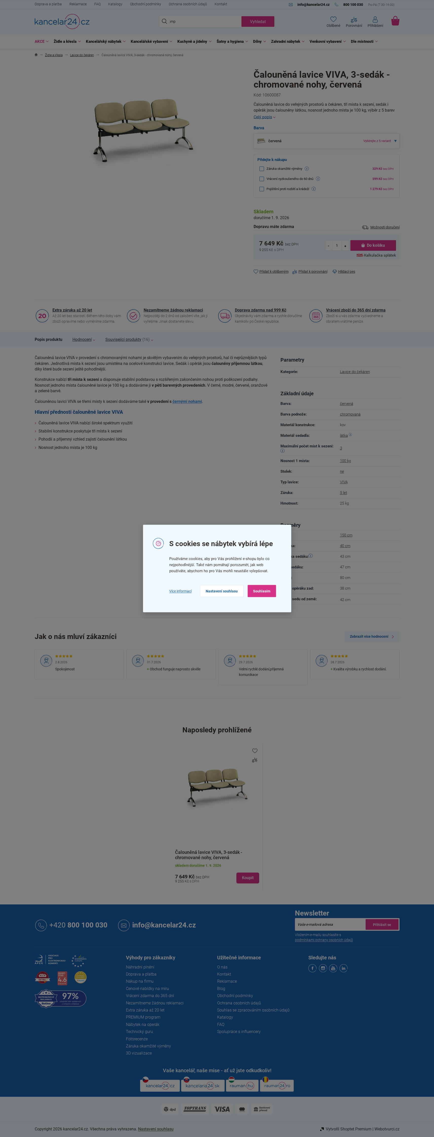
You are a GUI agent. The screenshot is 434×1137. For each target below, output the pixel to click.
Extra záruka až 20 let (72, 310)
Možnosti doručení (385, 227)
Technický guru (139, 1031)
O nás (222, 967)
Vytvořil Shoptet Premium (348, 1129)
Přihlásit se (382, 924)
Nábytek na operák (142, 1024)
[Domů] (36, 55)
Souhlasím (261, 591)
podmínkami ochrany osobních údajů (324, 940)
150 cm (346, 535)
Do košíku (376, 245)
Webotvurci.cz (387, 1129)
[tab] (48, 339)
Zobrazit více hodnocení (369, 636)
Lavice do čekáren (355, 371)
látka (344, 435)
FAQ (97, 4)
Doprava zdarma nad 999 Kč (260, 310)
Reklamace (78, 4)
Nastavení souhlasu (222, 591)
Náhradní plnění (140, 967)
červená (346, 403)
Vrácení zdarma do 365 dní (150, 995)
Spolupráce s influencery (239, 1031)
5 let (343, 492)
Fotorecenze (137, 1039)
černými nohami (187, 401)
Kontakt (221, 4)
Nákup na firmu (140, 981)
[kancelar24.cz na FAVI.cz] (42, 980)
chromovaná (350, 414)
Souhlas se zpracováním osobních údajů (253, 1010)
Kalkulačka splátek (380, 255)
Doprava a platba (48, 4)
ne (342, 471)
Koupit (248, 877)
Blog (221, 988)
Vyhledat (258, 21)
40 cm (345, 546)
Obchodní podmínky (145, 4)
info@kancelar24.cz (164, 925)
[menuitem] (40, 42)
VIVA (344, 482)
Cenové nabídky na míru (147, 988)
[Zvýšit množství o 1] (345, 245)
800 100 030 (78, 925)
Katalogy (115, 4)
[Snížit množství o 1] (328, 245)
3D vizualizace (139, 1053)
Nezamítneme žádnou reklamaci (173, 310)
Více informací (180, 591)
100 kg (345, 461)
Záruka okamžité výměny (148, 1046)
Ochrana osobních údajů (188, 4)
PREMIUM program (143, 1017)
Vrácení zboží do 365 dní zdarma (356, 310)
